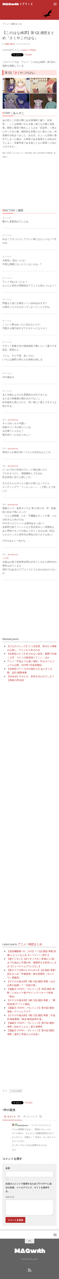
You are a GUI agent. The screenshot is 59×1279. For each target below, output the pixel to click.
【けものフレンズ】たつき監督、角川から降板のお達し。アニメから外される (32, 648)
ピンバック (34, 1116)
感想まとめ (16, 23)
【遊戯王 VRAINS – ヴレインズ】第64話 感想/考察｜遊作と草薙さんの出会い (31, 1032)
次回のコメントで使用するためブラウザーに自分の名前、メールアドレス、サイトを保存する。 (29, 1187)
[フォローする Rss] (29, 1270)
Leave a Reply (28, 50)
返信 (14, 1149)
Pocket (28, 54)
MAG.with (10, 44)
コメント (13, 1116)
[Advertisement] (29, 183)
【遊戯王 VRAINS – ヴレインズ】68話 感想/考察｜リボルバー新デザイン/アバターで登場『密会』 (31, 992)
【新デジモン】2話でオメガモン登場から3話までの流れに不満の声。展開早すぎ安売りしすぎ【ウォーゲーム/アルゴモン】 (32, 962)
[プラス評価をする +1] (16, 1125)
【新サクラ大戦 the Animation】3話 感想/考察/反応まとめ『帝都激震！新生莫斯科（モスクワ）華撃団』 (31, 973)
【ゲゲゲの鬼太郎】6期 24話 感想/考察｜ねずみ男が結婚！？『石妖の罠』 (31, 983)
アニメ (5, 23)
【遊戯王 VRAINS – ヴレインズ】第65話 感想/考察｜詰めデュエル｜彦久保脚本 (31, 1024)
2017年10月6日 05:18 (41, 1125)
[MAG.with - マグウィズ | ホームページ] (23, 4)
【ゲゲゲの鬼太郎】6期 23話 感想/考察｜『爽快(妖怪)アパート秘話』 (31, 1002)
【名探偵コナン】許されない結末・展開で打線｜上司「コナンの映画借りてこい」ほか (32, 655)
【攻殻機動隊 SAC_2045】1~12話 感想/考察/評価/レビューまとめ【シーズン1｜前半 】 (31, 953)
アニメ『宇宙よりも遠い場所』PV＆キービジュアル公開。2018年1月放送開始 (31, 663)
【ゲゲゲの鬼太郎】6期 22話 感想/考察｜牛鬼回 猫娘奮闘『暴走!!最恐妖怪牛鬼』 (31, 1017)
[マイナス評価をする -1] (13, 1125)
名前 (8, 1168)
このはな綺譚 (15, 1090)
